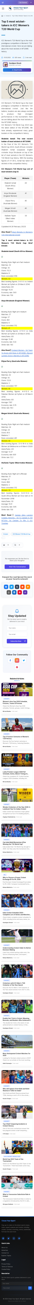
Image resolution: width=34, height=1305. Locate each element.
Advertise (5, 1250)
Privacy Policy (6, 1264)
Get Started (23, 2)
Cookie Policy (6, 1269)
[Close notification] (31, 2)
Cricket (8, 16)
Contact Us (5, 1253)
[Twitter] (24, 660)
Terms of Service (7, 1266)
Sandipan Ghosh (15, 63)
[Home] (2, 16)
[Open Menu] (3, 8)
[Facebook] (10, 660)
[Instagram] (17, 660)
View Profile (18, 70)
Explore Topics (6, 1255)
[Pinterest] (17, 667)
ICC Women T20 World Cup (21, 534)
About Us (5, 1247)
